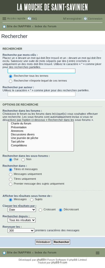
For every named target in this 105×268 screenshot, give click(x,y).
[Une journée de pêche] (40, 138)
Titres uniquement (24, 178)
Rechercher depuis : (16, 216)
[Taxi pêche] (40, 142)
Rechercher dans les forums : (22, 110)
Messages (20, 199)
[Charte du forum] (40, 123)
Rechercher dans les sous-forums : (26, 155)
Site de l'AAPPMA (19, 252)
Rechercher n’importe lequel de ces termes (40, 80)
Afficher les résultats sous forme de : (27, 195)
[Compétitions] (40, 145)
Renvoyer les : (12, 226)
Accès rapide (16, 18)
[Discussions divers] (40, 134)
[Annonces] (40, 131)
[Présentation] (40, 127)
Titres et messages (25, 169)
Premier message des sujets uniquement (38, 183)
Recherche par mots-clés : (20, 54)
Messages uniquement (27, 173)
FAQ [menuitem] (34, 18)
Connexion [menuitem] (95, 18)
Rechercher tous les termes (30, 75)
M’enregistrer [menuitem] (72, 18)
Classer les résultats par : (19, 205)
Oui (15, 159)
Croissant (49, 209)
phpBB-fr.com (59, 262)
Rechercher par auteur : (18, 87)
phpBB (41, 259)
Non (28, 159)
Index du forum (45, 252)
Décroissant (71, 209)
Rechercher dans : (15, 165)
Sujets (38, 199)
